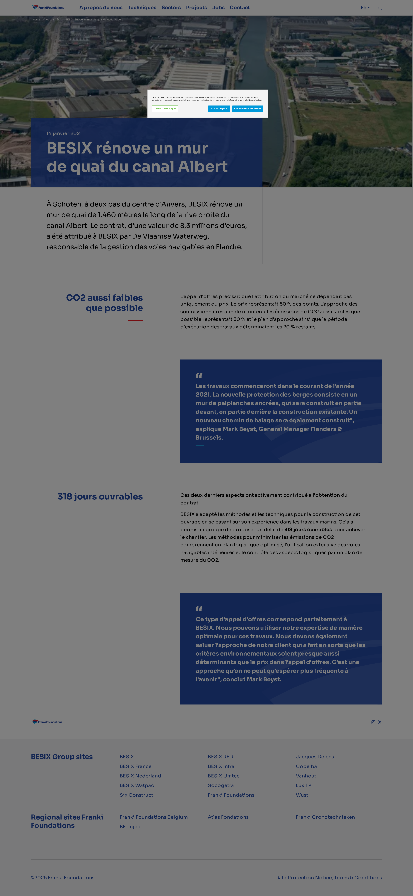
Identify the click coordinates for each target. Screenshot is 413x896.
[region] (207, 104)
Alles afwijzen (219, 109)
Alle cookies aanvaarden (248, 109)
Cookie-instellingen (165, 109)
